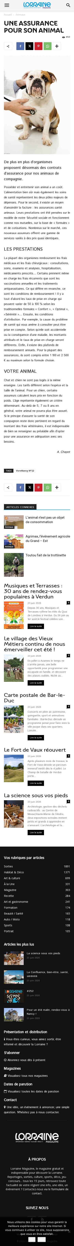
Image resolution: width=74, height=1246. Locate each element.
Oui (32, 1239)
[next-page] (12, 574)
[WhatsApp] (48, 46)
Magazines (12, 1068)
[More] (57, 46)
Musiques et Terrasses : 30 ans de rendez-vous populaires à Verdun (33, 591)
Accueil (8, 14)
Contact (10, 1100)
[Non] (69, 1232)
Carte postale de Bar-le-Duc (34, 697)
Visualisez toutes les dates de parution (33, 1091)
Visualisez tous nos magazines (27, 1076)
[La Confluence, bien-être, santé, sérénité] (14, 977)
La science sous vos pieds (36, 795)
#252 (30, 991)
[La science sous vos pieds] (14, 958)
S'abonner (12, 1053)
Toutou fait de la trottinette (46, 555)
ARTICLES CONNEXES (20, 507)
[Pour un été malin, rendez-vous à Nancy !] (14, 1015)
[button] (6, 5)
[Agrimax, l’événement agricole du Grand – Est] (14, 541)
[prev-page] (6, 574)
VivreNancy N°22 (25, 470)
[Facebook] (20, 46)
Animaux (20, 14)
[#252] (14, 996)
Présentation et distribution (25, 1032)
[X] (29, 46)
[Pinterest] (38, 46)
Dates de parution (18, 1084)
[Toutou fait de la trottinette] (14, 567)
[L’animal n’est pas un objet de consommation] (14, 522)
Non (41, 1239)
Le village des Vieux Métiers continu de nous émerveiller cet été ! (34, 644)
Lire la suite (36, 626)
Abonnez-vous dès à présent (26, 1060)
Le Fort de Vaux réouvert (35, 750)
